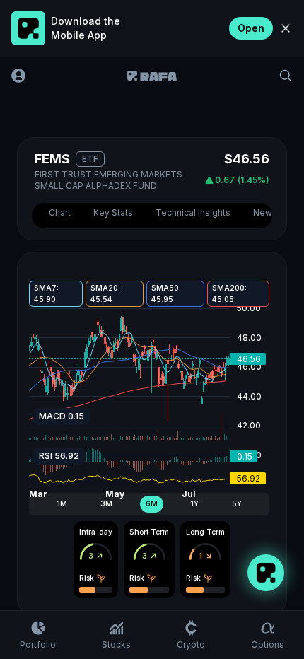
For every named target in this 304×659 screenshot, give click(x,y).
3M (106, 503)
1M (62, 503)
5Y (237, 503)
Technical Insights (193, 212)
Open (251, 28)
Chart (60, 212)
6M (152, 503)
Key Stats (113, 212)
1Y (194, 503)
